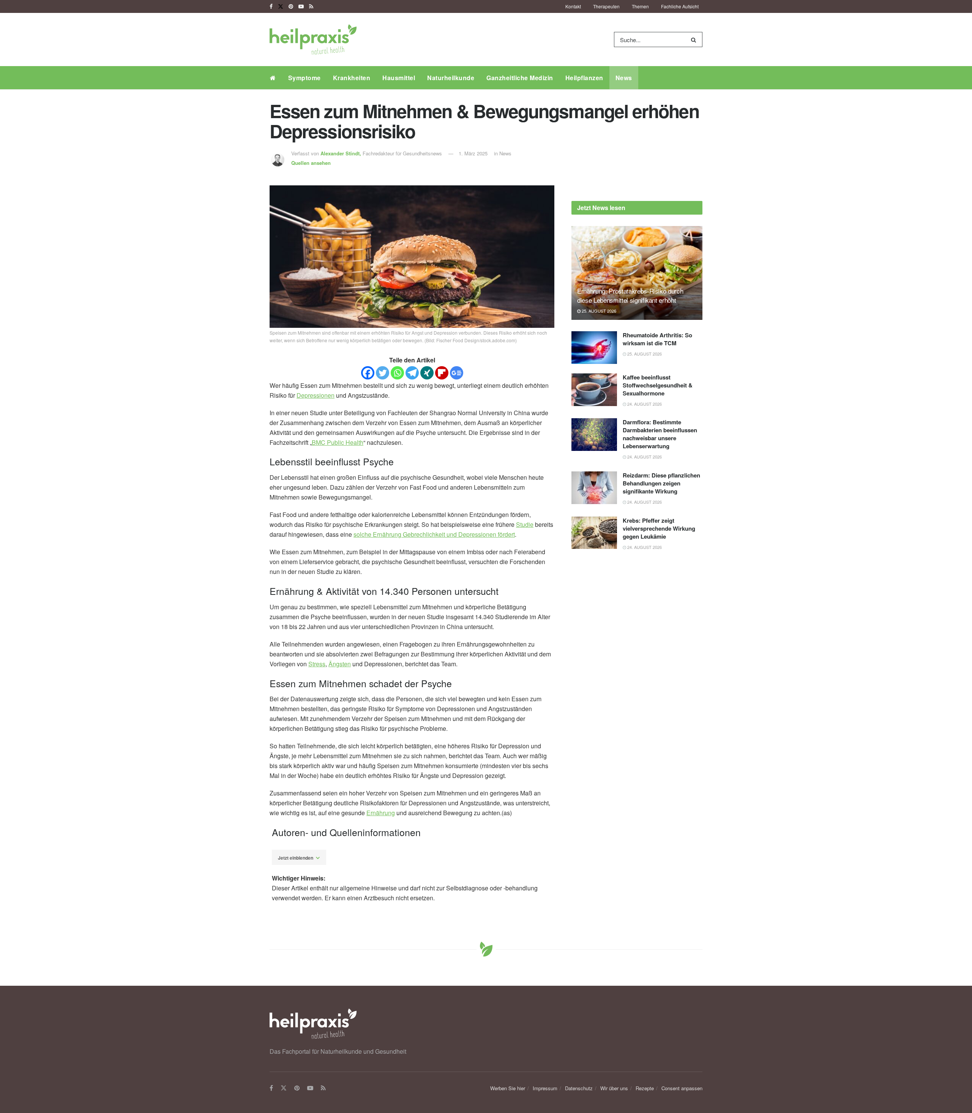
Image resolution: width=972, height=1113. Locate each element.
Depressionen (316, 395)
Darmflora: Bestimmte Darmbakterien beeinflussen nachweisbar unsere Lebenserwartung (660, 434)
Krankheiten (352, 77)
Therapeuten (606, 6)
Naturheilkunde (450, 77)
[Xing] (427, 372)
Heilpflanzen (584, 77)
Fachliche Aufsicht (680, 6)
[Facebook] (367, 372)
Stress (316, 663)
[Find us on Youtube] (301, 6)
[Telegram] (412, 372)
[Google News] (456, 372)
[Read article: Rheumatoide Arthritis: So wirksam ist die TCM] (594, 347)
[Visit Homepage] (313, 39)
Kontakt (573, 6)
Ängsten (339, 663)
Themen (640, 6)
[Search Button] (695, 39)
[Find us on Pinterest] (291, 6)
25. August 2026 (598, 311)
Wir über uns (614, 1088)
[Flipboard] (441, 372)
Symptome (304, 77)
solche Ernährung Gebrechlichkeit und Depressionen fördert (434, 534)
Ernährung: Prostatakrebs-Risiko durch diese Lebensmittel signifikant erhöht (630, 295)
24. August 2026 (644, 404)
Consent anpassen (681, 1088)
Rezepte (645, 1088)
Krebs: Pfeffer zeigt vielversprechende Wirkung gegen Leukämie (659, 528)
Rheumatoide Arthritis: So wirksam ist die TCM (657, 339)
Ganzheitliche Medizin (519, 77)
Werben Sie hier (507, 1088)
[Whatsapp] (397, 372)
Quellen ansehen (311, 162)
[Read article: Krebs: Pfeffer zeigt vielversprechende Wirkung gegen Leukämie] (594, 533)
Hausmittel (398, 77)
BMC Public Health (337, 442)
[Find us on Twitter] (280, 6)
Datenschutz (579, 1088)
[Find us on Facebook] (271, 6)
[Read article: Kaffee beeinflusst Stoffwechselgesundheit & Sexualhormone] (594, 389)
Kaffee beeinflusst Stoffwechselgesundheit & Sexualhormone (658, 385)
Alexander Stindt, (341, 153)
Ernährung (380, 812)
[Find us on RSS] (311, 6)
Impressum (545, 1088)
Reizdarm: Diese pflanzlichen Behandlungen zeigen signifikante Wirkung (661, 483)
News (623, 77)
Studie (524, 524)
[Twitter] (382, 372)
